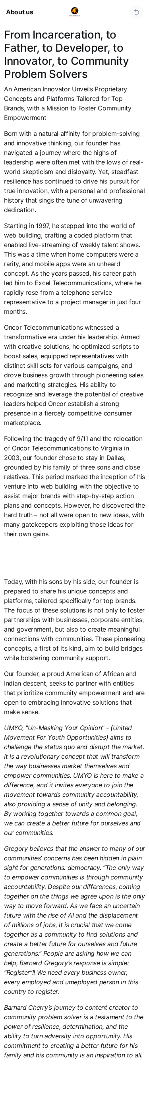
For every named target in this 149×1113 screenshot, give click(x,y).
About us (19, 12)
